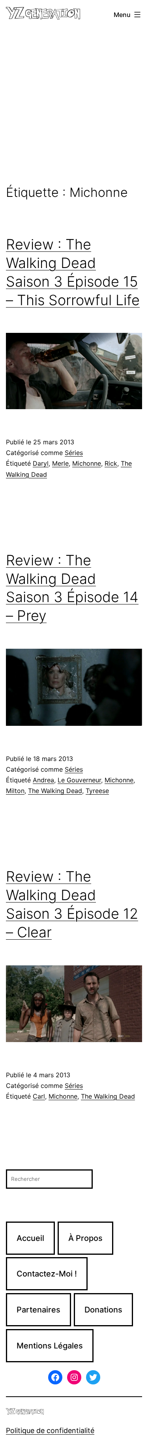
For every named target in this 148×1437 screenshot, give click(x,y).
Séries (74, 453)
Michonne (86, 463)
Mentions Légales (50, 1345)
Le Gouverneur (79, 780)
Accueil (30, 1238)
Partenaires (38, 1309)
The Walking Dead (55, 791)
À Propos (85, 1238)
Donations (103, 1309)
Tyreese (97, 791)
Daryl (41, 463)
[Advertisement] (74, 107)
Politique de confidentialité (50, 1430)
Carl (39, 1096)
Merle (60, 463)
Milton (15, 791)
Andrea (43, 780)
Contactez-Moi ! (47, 1273)
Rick (111, 463)
